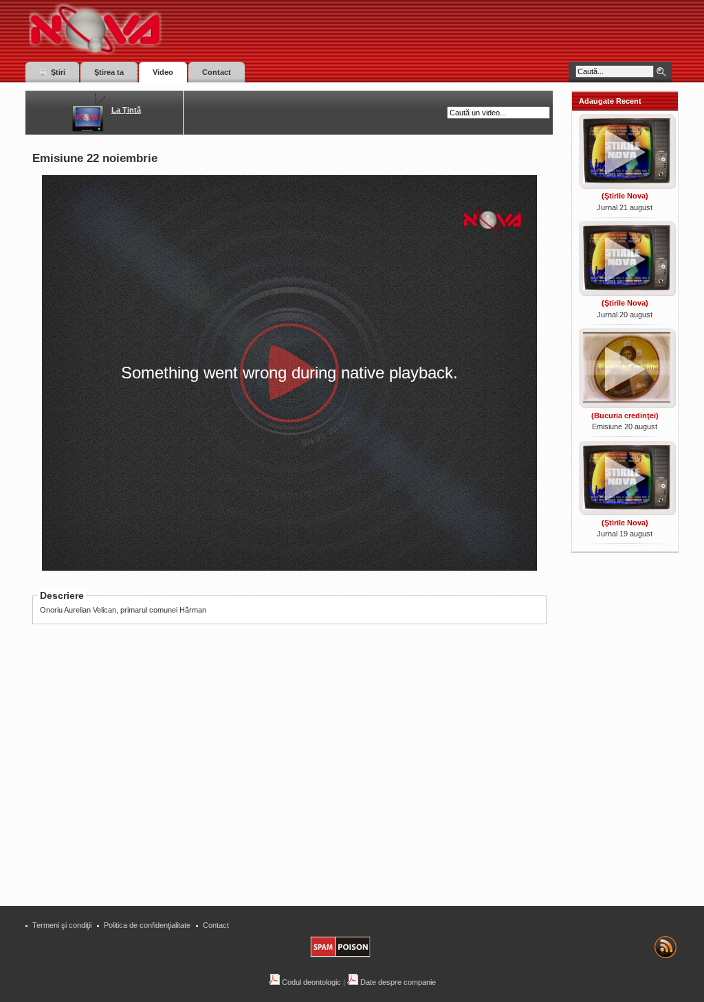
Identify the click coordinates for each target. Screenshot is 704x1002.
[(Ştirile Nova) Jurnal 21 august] (625, 185)
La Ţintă (126, 110)
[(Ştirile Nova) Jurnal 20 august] (625, 292)
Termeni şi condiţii (61, 925)
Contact (216, 925)
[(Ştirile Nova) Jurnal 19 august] (625, 511)
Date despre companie (397, 982)
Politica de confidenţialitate (147, 925)
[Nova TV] (215, 29)
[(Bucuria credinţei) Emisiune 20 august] (625, 404)
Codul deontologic (310, 982)
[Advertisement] (296, 794)
